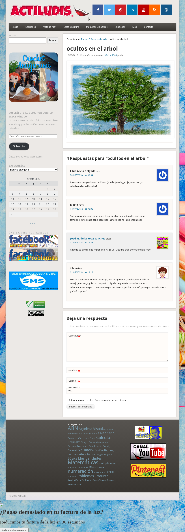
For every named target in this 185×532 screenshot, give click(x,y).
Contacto (148, 27)
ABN (73, 428)
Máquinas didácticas (78, 467)
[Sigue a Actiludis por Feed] (154, 10)
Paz (108, 471)
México (92, 467)
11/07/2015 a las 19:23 (81, 242)
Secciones (30, 27)
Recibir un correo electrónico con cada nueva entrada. (98, 400)
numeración (80, 471)
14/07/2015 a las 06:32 (81, 209)
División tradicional (98, 442)
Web (70, 391)
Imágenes (120, 27)
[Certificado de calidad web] (36, 308)
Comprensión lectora (78, 438)
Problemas (85, 476)
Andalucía (108, 429)
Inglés (103, 450)
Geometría (74, 450)
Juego (111, 450)
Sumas (110, 480)
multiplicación (107, 463)
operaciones (99, 472)
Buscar (12, 35)
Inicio (15, 27)
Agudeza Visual (91, 429)
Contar (93, 438)
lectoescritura (77, 454)
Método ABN (49, 27)
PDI (112, 472)
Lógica (72, 458)
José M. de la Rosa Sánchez (87, 238)
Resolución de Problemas (80, 480)
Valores (72, 484)
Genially (106, 446)
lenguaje (108, 454)
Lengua (99, 454)
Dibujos (84, 442)
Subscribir (19, 146)
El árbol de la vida (98, 39)
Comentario (74, 336)
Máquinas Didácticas (96, 27)
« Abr (32, 223)
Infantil (96, 450)
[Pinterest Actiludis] (148, 471)
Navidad (101, 467)
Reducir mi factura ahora (14, 530)
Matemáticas (83, 462)
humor (86, 450)
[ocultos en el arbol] (119, 99)
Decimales (74, 442)
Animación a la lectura (79, 433)
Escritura (72, 446)
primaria (72, 476)
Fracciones (82, 446)
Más (134, 27)
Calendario (106, 433)
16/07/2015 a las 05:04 (81, 175)
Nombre (74, 371)
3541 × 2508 (110, 55)
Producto (101, 476)
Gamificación (95, 446)
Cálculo (103, 437)
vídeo (79, 484)
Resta (96, 480)
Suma (102, 480)
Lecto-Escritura (71, 27)
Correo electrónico (74, 384)
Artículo (93, 433)
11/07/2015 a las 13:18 (81, 272)
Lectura (91, 454)
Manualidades (90, 458)
